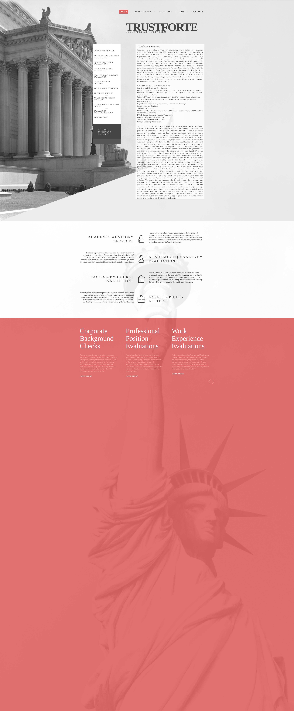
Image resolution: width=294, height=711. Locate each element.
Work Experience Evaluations (103, 69)
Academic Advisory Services (104, 99)
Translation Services (106, 88)
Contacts (198, 11)
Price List (165, 11)
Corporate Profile (104, 51)
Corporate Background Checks (107, 105)
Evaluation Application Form (103, 112)
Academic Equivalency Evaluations (106, 56)
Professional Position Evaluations (106, 76)
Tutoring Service (103, 93)
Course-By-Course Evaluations (104, 63)
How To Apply (101, 117)
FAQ (182, 11)
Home (124, 11)
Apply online (143, 11)
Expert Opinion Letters (102, 82)
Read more (86, 376)
